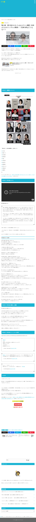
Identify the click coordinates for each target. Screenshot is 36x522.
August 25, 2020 (13, 348)
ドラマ (2, 22)
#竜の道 (23, 366)
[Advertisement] (18, 10)
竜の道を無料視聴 (18, 404)
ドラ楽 (3, 2)
